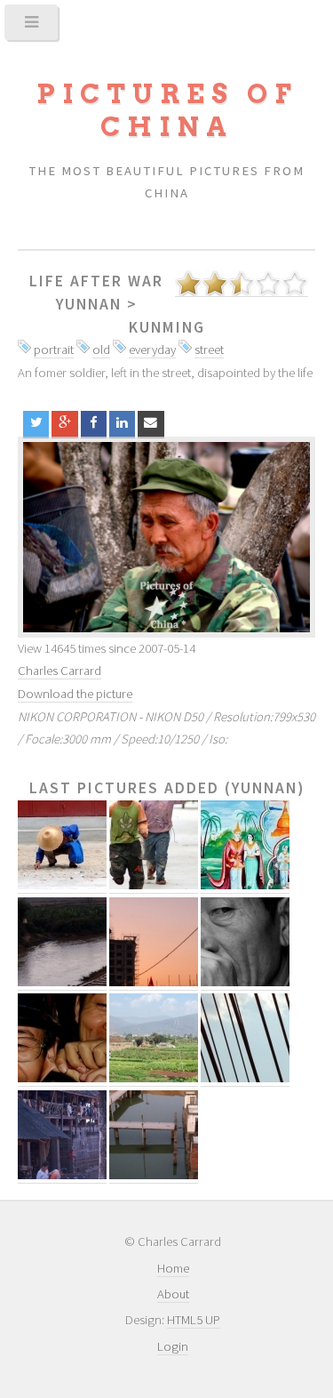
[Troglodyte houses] (166, 537)
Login (172, 1346)
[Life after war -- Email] (150, 424)
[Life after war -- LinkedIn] (122, 424)
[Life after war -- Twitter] (36, 424)
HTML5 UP (193, 1320)
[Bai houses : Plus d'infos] (62, 1175)
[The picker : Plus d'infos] (62, 885)
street (209, 349)
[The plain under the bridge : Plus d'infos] (153, 1078)
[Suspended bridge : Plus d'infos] (245, 1078)
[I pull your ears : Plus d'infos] (62, 1078)
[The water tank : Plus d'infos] (153, 1175)
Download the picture (75, 694)
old (101, 349)
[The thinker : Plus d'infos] (245, 982)
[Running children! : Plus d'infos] (153, 885)
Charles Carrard (59, 671)
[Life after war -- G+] (64, 424)
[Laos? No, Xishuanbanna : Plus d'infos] (245, 885)
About (173, 1294)
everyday (152, 349)
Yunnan (89, 304)
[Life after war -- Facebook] (94, 424)
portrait (54, 349)
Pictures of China (166, 110)
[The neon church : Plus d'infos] (153, 982)
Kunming (167, 327)
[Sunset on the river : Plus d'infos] (62, 982)
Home (173, 1268)
